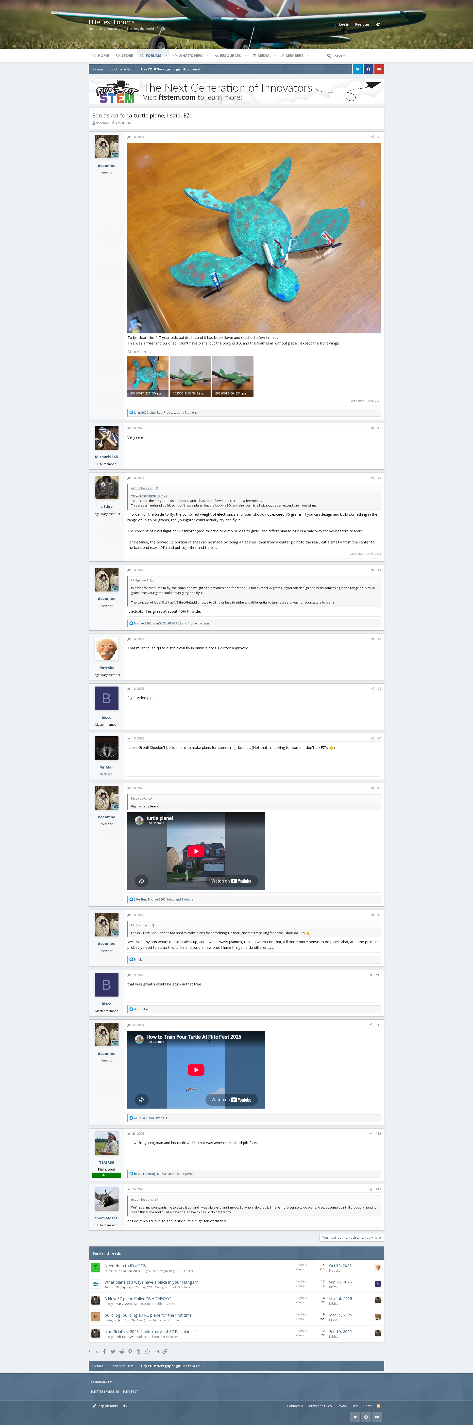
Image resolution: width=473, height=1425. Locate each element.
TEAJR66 (106, 1162)
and (150, 1118)
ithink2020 (111, 1287)
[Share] (373, 137)
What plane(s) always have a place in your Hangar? (151, 1282)
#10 (378, 975)
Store (127, 55)
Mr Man (107, 767)
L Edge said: (140, 580)
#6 (379, 689)
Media (264, 55)
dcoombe (103, 123)
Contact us (295, 1406)
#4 (379, 570)
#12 (378, 1133)
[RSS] (378, 1406)
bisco (107, 717)
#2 (379, 428)
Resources (230, 55)
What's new (191, 55)
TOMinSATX (112, 1271)
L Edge (107, 506)
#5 (379, 639)
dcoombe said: (142, 488)
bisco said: (139, 798)
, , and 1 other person (171, 623)
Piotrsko (107, 667)
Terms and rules (319, 1406)
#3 (379, 478)
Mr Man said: (140, 925)
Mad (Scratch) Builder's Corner (155, 1304)
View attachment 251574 (149, 495)
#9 (379, 915)
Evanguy (110, 1320)
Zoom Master (106, 1217)
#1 (379, 137)
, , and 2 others (163, 899)
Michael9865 (106, 456)
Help (355, 1406)
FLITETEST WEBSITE (105, 1391)
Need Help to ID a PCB (125, 1265)
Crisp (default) (107, 1406)
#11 (378, 1025)
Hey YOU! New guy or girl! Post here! (167, 1271)
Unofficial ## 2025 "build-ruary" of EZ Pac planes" (150, 1331)
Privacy (342, 1406)
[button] (166, 55)
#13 (378, 1189)
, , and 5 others (165, 412)
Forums (153, 55)
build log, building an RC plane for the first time (148, 1315)
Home (103, 55)
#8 (379, 788)
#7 (379, 738)
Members (295, 55)
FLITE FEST (130, 1391)
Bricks (333, 1320)
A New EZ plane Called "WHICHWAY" (137, 1298)
